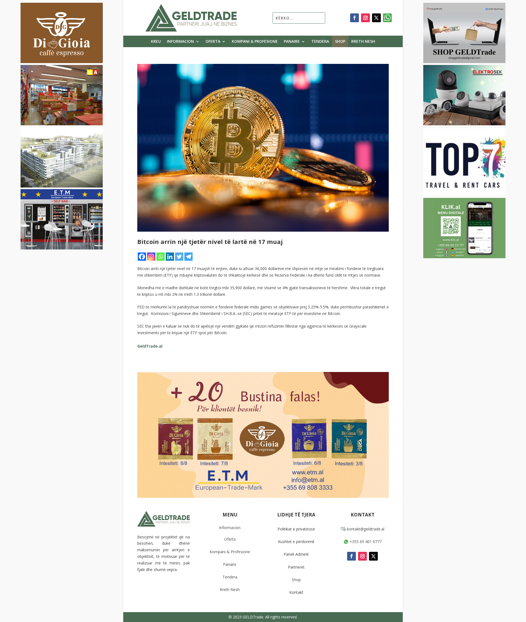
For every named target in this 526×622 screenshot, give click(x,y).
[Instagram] (151, 256)
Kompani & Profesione (255, 41)
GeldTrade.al (149, 346)
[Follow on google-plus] (387, 17)
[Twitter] (179, 256)
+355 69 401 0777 (365, 541)
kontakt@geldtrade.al (365, 529)
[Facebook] (142, 256)
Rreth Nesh (363, 41)
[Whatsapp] (160, 256)
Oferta (212, 41)
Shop (340, 41)
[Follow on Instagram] (365, 17)
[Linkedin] (170, 256)
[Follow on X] (376, 17)
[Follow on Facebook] (354, 17)
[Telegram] (188, 256)
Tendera (320, 41)
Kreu (156, 41)
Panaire (292, 41)
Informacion (180, 41)
